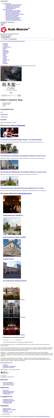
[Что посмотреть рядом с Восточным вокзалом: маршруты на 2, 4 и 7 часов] (9, 185)
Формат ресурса (6, 393)
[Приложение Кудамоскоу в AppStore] (4, 373)
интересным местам (6, 36)
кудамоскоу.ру (4, 376)
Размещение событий (8, 399)
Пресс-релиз (6, 390)
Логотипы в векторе (7, 411)
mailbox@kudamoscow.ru (8, 384)
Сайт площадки (4, 116)
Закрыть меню (11, 22)
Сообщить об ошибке (8, 382)
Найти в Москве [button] (4, 1)
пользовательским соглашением (27, 416)
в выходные (15, 41)
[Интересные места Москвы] (11, 299)
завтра (11, 41)
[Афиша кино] (11, 334)
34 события (22, 317)
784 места (22, 299)
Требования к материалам (9, 400)
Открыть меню (4, 22)
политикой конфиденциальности (42, 416)
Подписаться (18, 339)
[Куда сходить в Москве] (15, 32)
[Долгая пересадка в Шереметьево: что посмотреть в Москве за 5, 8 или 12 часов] (9, 169)
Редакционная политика (8, 391)
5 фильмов (22, 334)
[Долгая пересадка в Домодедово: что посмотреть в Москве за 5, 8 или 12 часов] (9, 153)
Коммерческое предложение (9, 409)
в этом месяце (21, 41)
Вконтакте (5, 364)
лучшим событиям (5, 37)
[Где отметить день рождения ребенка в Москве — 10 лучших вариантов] (9, 137)
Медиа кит (5, 410)
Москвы (17, 33)
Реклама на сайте (7, 408)
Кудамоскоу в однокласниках (9, 366)
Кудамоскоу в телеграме (8, 367)
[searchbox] (27, 25)
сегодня (7, 41)
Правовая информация (8, 392)
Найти (2, 24)
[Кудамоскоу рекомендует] (11, 317)
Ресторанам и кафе (7, 402)
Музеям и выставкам (8, 401)
